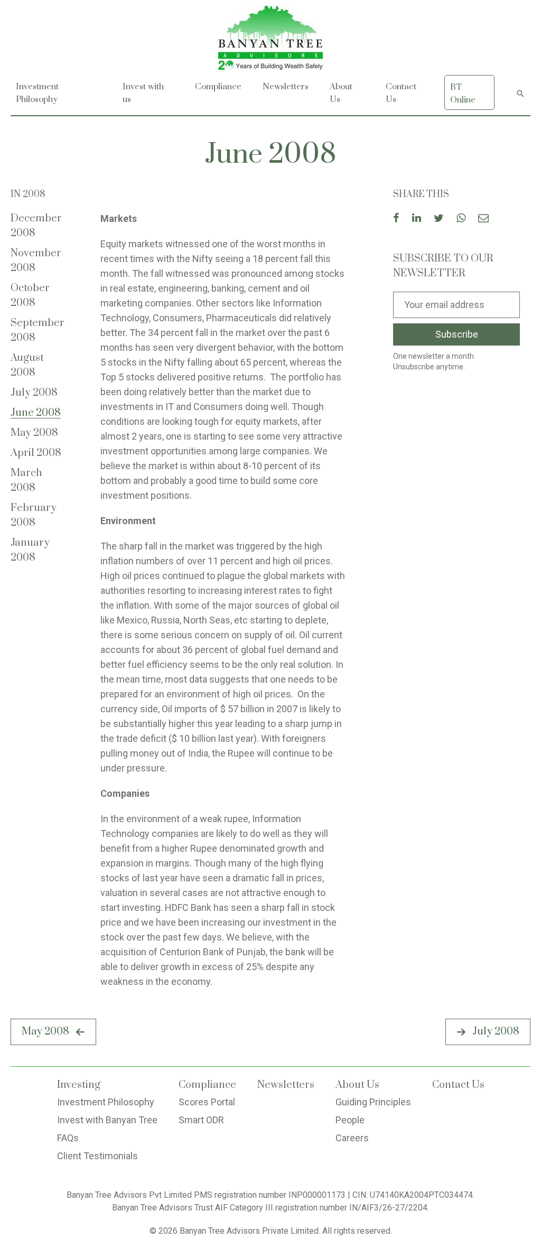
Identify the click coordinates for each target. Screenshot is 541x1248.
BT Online (462, 93)
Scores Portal (207, 1101)
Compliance (218, 86)
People (350, 1119)
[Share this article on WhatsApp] (460, 218)
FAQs (68, 1137)
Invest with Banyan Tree (107, 1119)
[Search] (520, 92)
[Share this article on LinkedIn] (416, 218)
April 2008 (36, 453)
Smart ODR (201, 1119)
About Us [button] (341, 93)
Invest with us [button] (143, 93)
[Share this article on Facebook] (396, 218)
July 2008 (34, 392)
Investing (78, 1085)
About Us (357, 1085)
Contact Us (401, 93)
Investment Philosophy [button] (37, 93)
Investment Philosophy (105, 1101)
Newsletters (286, 86)
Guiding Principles (373, 1101)
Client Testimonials (97, 1155)
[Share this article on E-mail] (483, 218)
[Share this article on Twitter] (439, 218)
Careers (352, 1137)
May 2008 (34, 433)
